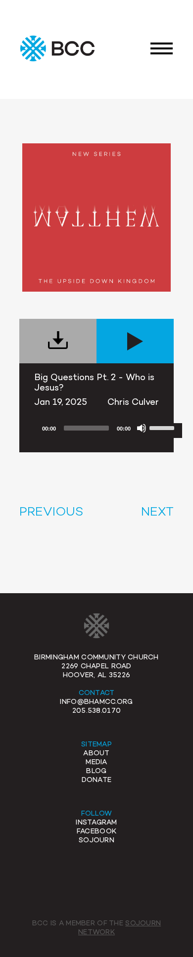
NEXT (157, 512)
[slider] (163, 427)
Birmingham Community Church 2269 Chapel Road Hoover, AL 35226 (96, 666)
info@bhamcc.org (96, 702)
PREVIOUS (51, 512)
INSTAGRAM (96, 823)
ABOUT (96, 753)
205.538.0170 (96, 711)
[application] (108, 430)
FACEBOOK (96, 831)
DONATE (97, 780)
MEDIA (96, 762)
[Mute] (141, 428)
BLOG (96, 771)
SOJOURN (96, 840)
